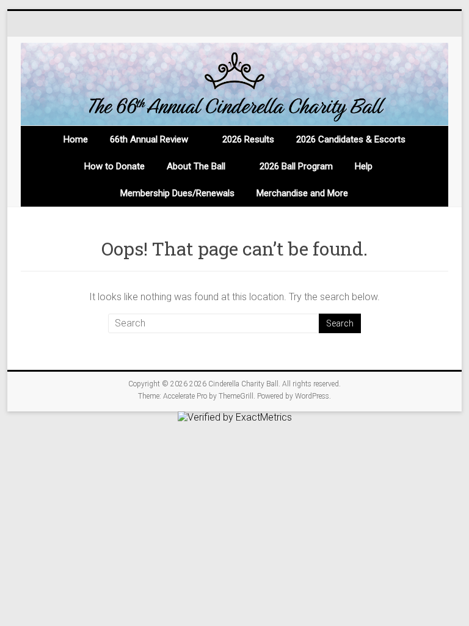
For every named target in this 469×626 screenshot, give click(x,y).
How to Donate (114, 166)
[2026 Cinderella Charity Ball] (234, 84)
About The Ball (196, 166)
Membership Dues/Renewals (177, 193)
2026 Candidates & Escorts (350, 139)
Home (76, 139)
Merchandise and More (302, 193)
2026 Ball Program (296, 166)
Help (364, 166)
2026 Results (248, 139)
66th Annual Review (149, 139)
